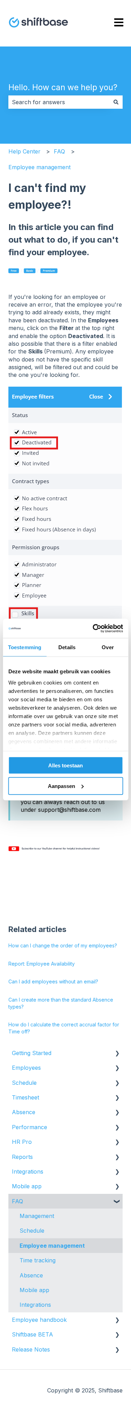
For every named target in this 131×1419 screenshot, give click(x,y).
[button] (117, 1053)
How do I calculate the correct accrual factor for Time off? (63, 1028)
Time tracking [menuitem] (38, 1260)
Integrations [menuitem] (27, 1171)
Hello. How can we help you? (62, 87)
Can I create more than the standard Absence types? (60, 1003)
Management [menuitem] (37, 1215)
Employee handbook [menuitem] (39, 1319)
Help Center (24, 151)
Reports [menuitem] (22, 1156)
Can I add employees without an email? (53, 981)
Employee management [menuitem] (52, 1245)
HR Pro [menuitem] (22, 1141)
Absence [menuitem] (23, 1112)
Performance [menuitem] (29, 1127)
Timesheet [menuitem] (25, 1097)
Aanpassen (61, 786)
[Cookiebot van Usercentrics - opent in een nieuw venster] (93, 628)
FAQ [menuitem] (17, 1201)
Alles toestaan (65, 765)
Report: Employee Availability (41, 964)
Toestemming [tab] (24, 647)
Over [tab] (108, 647)
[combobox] (58, 102)
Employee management (39, 167)
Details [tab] (66, 647)
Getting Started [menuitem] (31, 1052)
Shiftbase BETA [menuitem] (32, 1334)
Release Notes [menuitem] (31, 1349)
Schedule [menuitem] (24, 1082)
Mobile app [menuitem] (27, 1186)
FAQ (59, 151)
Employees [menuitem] (26, 1067)
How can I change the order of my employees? (62, 945)
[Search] (116, 102)
